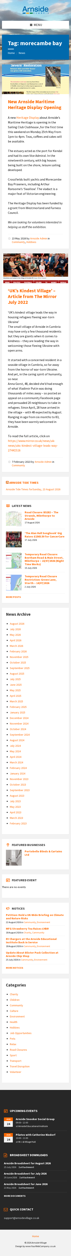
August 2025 (17, 673)
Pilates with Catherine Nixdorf (35, 1135)
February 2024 (18, 768)
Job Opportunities (21, 1033)
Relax (13, 1044)
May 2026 (15, 635)
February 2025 (18, 707)
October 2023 (18, 784)
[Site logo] (35, 13)
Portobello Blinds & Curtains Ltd (43, 853)
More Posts (13, 597)
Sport (13, 1055)
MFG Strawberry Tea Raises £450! (27, 928)
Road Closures (18, 1049)
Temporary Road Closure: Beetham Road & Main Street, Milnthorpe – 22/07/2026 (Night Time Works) (44, 559)
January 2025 (17, 712)
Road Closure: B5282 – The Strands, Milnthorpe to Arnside (41, 515)
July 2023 (15, 801)
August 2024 (17, 740)
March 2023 (16, 818)
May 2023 (15, 807)
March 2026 (16, 646)
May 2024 (15, 751)
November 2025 (19, 657)
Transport (15, 1061)
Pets (12, 1038)
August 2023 (17, 795)
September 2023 (20, 790)
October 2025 (18, 662)
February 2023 (18, 823)
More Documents (14, 1195)
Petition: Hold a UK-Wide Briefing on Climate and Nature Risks (35, 916)
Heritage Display (27, 117)
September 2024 (20, 734)
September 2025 (20, 668)
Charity (27, 932)
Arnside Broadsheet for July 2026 (25, 1173)
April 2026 (15, 640)
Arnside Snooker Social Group (35, 1119)
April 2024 (15, 757)
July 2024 (15, 745)
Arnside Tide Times (23, 483)
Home (11, 53)
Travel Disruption (20, 1066)
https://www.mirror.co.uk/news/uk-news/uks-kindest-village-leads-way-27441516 (33, 445)
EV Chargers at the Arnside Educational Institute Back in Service (31, 940)
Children (15, 1000)
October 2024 (18, 729)
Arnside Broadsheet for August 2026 (27, 1163)
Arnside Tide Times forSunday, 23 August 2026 (33, 489)
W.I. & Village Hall (27, 1141)
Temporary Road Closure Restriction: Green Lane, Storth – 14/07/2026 (41, 579)
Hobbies (31, 242)
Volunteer (15, 1072)
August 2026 (17, 623)
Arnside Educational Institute (33, 1126)
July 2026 (15, 629)
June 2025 (16, 684)
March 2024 (16, 762)
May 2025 (15, 690)
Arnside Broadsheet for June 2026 (26, 1184)
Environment (43, 922)
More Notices (14, 967)
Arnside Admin (38, 238)
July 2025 (15, 679)
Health (13, 1022)
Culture (14, 1011)
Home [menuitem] (35, 1236)
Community (18, 242)
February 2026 (18, 651)
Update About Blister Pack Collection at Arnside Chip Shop (32, 954)
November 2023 (19, 779)
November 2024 (19, 723)
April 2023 (15, 812)
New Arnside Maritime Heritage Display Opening (34, 104)
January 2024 (17, 773)
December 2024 (19, 718)
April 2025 (15, 696)
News (22, 53)
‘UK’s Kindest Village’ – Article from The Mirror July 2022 (32, 296)
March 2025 (16, 701)
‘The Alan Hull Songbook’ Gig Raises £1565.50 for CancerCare (44, 534)
